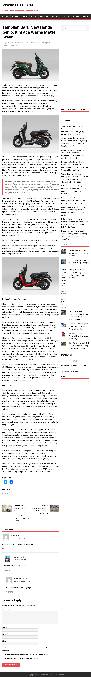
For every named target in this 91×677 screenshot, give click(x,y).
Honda (15, 17)
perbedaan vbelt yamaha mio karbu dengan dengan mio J (79, 263)
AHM (28, 43)
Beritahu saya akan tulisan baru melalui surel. (22, 658)
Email (4, 634)
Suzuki (34, 17)
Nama (5, 627)
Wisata (66, 17)
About (85, 17)
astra (33, 43)
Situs (4, 641)
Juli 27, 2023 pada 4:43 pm (21, 560)
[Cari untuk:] (75, 28)
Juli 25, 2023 (9, 43)
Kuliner (76, 17)
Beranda (5, 17)
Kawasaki (44, 17)
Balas (7, 549)
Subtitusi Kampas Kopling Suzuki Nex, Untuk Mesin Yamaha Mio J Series (78, 326)
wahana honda (9, 45)
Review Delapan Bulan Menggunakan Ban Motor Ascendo (78, 253)
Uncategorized (46, 43)
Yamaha (24, 17)
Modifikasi (55, 17)
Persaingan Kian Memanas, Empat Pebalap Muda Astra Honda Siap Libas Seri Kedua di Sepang (74, 200)
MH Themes (60, 675)
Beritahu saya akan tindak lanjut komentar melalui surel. (26, 654)
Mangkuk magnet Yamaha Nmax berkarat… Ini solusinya (78, 336)
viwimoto (20, 43)
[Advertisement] (75, 69)
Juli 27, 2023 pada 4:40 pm (19, 538)
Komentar (6, 609)
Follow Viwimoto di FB (73, 109)
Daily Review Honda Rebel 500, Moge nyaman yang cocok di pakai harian (79, 345)
